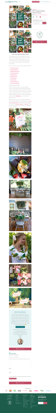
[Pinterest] (39, 397)
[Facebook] (42, 397)
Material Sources (25, 404)
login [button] (48, 1)
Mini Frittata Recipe (13, 74)
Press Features (18, 402)
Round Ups (40, 14)
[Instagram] (40, 397)
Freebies (31, 406)
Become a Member (25, 403)
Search (42, 1)
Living (31, 404)
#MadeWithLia (18, 95)
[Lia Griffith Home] (11, 2)
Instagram (17, 104)
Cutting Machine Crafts (33, 405)
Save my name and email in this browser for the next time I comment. (20, 376)
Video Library (25, 402)
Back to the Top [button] (20, 348)
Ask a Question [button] (40, 41)
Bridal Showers (37, 14)
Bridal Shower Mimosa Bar (14, 71)
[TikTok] (45, 397)
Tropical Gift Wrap (13, 78)
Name (10, 368)
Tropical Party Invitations (14, 67)
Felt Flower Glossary (26, 401)
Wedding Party (34, 9)
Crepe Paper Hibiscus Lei (14, 81)
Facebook (21, 104)
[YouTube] (43, 397)
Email (10, 372)
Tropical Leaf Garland (14, 69)
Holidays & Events (32, 402)
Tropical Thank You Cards (14, 83)
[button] (35, 2)
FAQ (16, 401)
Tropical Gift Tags (13, 79)
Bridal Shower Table (13, 76)
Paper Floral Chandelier (14, 73)
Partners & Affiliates (19, 403)
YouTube (26, 104)
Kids (30, 403)
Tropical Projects (45, 14)
